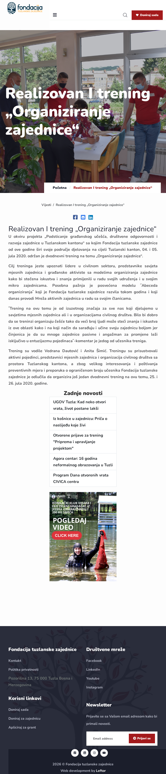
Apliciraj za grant (22, 727)
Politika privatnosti (23, 669)
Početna (60, 187)
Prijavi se (144, 738)
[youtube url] (104, 753)
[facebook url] (75, 753)
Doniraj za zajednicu (24, 718)
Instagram (94, 687)
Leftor (101, 770)
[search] (125, 15)
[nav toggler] (55, 15)
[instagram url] (94, 753)
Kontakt (14, 660)
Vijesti (46, 205)
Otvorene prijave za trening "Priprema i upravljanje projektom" (78, 442)
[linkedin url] (84, 753)
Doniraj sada (149, 15)
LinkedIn (93, 669)
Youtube (92, 678)
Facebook (94, 660)
